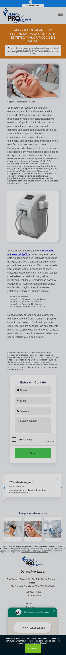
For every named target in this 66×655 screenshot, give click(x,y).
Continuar (33, 648)
